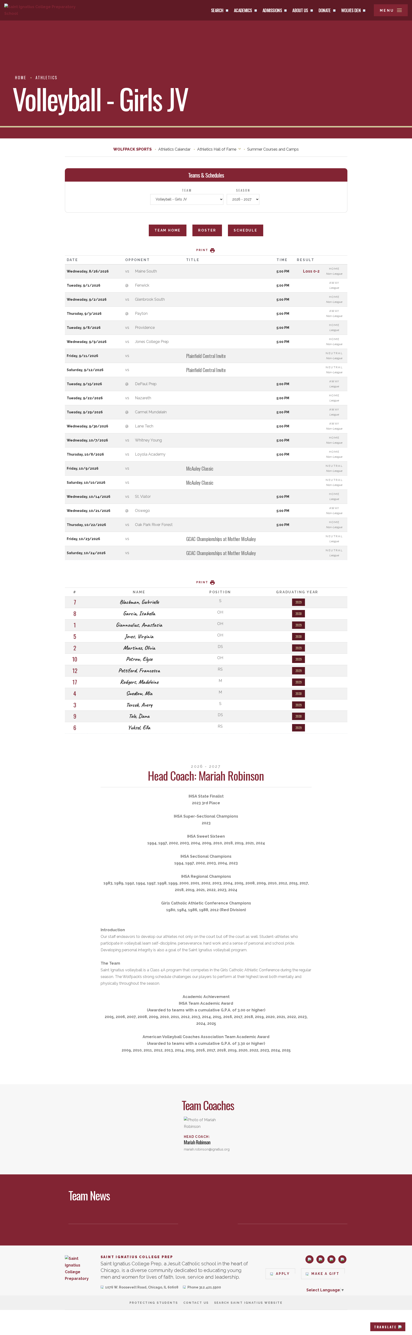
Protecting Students (153, 1302)
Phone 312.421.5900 (204, 1287)
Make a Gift (325, 1274)
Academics (243, 10)
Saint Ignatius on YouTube (342, 1259)
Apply (283, 1274)
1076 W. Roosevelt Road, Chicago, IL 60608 (141, 1287)
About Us (300, 10)
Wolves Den (350, 10)
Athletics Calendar (174, 149)
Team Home (167, 230)
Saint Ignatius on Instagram (309, 1259)
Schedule (245, 230)
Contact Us (196, 1302)
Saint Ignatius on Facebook (320, 1259)
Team (186, 190)
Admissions (272, 10)
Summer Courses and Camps (273, 149)
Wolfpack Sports (132, 149)
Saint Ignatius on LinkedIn (331, 1259)
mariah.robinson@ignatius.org (207, 1149)
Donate (325, 10)
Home (20, 77)
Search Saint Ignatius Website (248, 1302)
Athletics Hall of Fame (216, 149)
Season (243, 190)
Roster (207, 230)
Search (217, 10)
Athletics (47, 77)
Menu (387, 10)
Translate (385, 1326)
